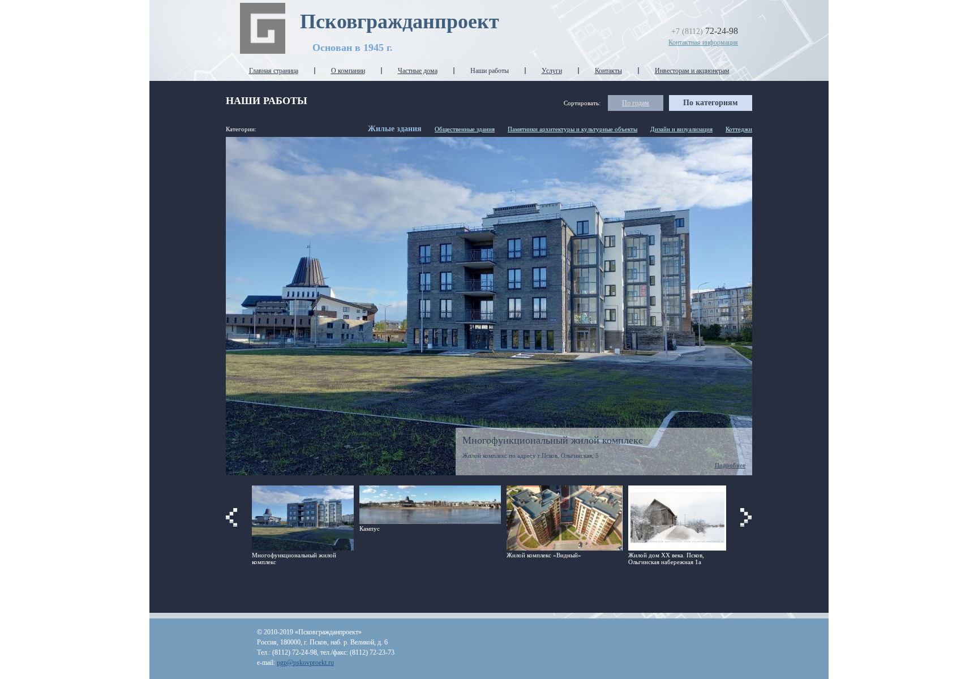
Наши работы (489, 71)
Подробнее (730, 465)
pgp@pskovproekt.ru (305, 663)
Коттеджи (739, 129)
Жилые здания (395, 128)
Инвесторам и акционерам (692, 71)
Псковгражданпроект (399, 21)
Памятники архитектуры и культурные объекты (572, 129)
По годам (635, 103)
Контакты (608, 71)
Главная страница (273, 71)
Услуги (552, 71)
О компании (348, 71)
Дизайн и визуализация (681, 129)
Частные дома (417, 71)
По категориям (710, 102)
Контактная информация (703, 42)
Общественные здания (465, 129)
